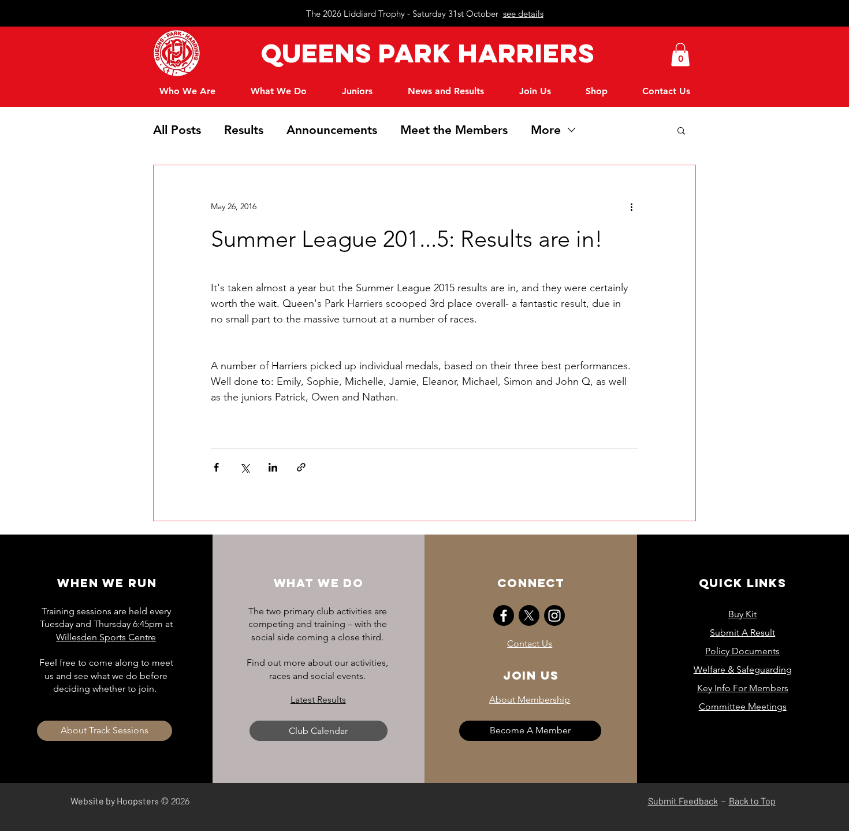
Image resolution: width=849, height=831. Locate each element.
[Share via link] (301, 467)
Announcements (331, 130)
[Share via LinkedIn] (272, 467)
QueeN (304, 52)
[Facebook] (503, 615)
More (546, 130)
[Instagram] (554, 615)
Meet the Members (454, 130)
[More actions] (631, 207)
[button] (680, 54)
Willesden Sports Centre (106, 637)
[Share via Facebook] (216, 467)
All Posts (177, 130)
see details (523, 13)
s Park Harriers (474, 52)
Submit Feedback (683, 800)
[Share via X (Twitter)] (244, 467)
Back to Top (752, 800)
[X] (529, 615)
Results (243, 130)
